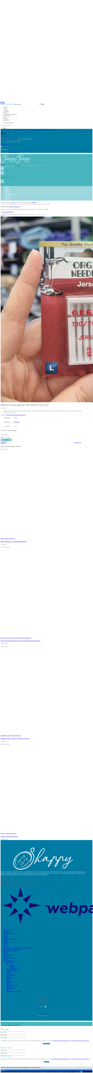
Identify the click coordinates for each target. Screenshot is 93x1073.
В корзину (6, 439)
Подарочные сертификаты (10, 950)
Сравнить (3, 443)
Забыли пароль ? (5, 144)
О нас (5, 108)
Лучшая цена (77, 442)
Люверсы (8, 974)
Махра (5, 946)
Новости (5, 118)
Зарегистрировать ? (14, 152)
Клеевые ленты (5, 638)
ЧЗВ (4, 117)
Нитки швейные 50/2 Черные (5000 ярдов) (14, 541)
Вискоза (5, 937)
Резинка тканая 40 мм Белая (9, 836)
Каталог (5, 110)
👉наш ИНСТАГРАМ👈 (7, 212)
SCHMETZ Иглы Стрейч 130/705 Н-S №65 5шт (15, 738)
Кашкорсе (6, 942)
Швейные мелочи (11, 988)
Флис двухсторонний (9, 958)
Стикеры (5, 953)
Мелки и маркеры (11, 975)
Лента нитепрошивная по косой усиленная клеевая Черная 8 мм (20, 641)
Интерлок (6, 940)
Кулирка (5, 943)
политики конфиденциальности (60, 1040)
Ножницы (9, 981)
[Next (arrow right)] (2, 1028)
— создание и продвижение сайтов (10, 1025)
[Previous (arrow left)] (1, 1028)
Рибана (5, 952)
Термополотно (7, 955)
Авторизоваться (4, 149)
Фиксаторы (9, 987)
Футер (5, 959)
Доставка (6, 111)
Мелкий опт (6, 115)
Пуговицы (9, 982)
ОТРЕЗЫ (34, 202)
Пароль (3, 141)
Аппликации (9, 962)
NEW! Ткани (6, 931)
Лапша (5, 945)
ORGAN (22, 214)
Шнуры (8, 989)
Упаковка (5, 956)
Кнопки (8, 972)
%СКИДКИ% (7, 930)
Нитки (2, 538)
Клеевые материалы (14, 638)
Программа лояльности (10, 114)
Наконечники (9, 978)
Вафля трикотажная (8, 933)
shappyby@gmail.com (18, 129)
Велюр (5, 936)
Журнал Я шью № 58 (15, 206)
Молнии (8, 976)
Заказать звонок (43, 1015)
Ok (81, 1071)
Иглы (18, 214)
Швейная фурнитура (11, 214)
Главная (5, 107)
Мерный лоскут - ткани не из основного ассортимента (17, 947)
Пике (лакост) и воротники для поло (13, 949)
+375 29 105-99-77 (6, 129)
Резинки (3, 833)
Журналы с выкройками (9, 939)
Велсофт (5, 934)
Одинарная (17, 422)
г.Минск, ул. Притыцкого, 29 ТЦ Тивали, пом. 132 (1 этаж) (42, 129)
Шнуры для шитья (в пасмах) (14, 991)
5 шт (15, 430)
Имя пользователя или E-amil (9, 138)
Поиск (42, 104)
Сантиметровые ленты (12, 985)
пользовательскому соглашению (80, 1040)
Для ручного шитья (14, 968)
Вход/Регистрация (8, 122)
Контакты (6, 120)
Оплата (5, 112)
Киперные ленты (10, 969)
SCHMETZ (3, 735)
